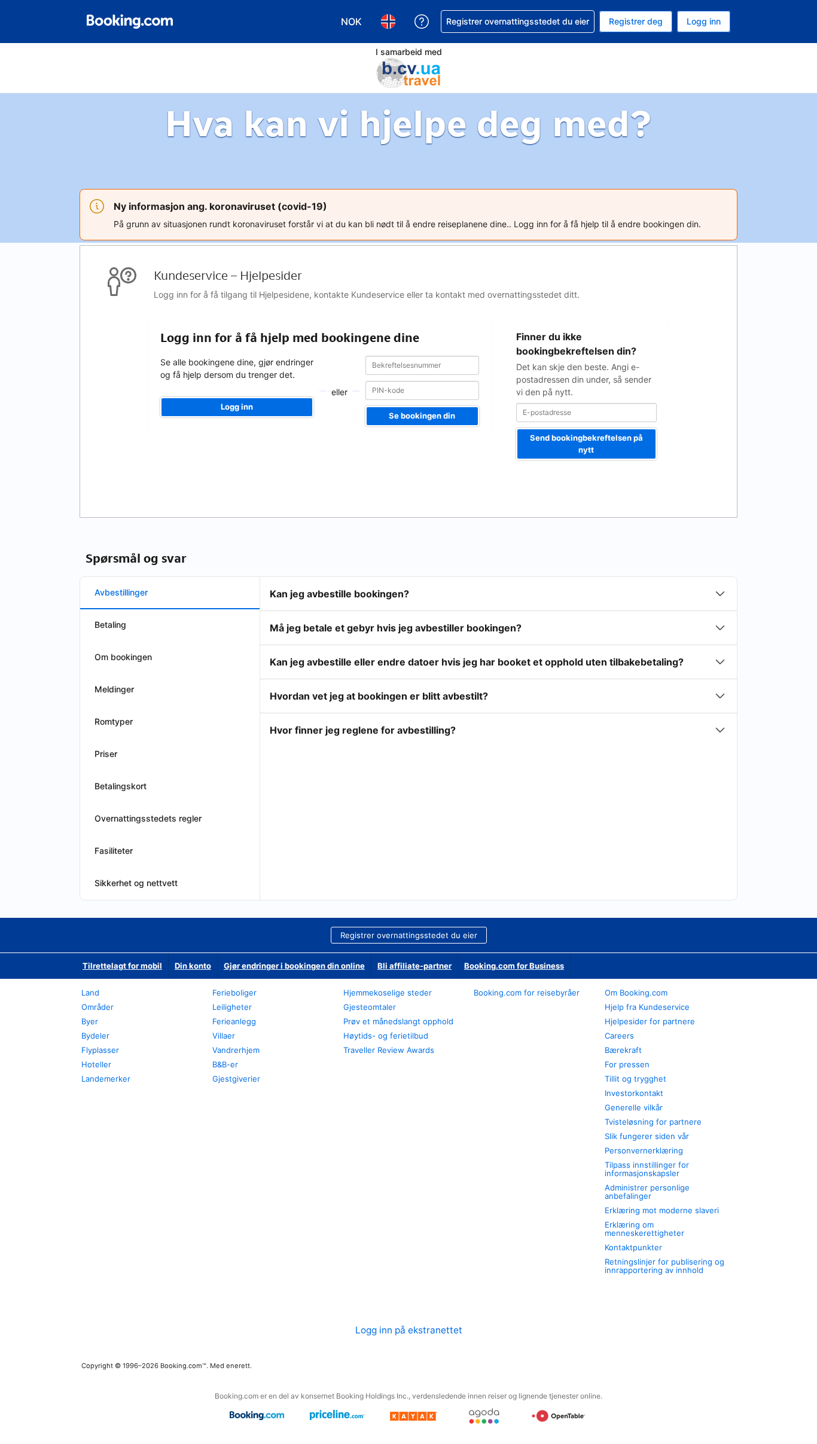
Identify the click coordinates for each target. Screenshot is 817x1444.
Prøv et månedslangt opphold (398, 1021)
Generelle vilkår (634, 1107)
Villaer (223, 1035)
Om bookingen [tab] (123, 657)
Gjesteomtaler (369, 1007)
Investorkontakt (634, 1093)
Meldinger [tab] (114, 689)
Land (90, 992)
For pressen (627, 1064)
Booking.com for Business (514, 965)
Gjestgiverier (236, 1078)
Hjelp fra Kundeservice (647, 1007)
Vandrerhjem (236, 1050)
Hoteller (96, 1064)
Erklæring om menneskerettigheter (644, 1229)
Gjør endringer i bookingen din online (294, 965)
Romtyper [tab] (113, 721)
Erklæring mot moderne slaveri (662, 1210)
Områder (97, 1007)
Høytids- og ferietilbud (385, 1035)
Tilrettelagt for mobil (122, 965)
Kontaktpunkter (633, 1247)
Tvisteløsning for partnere (653, 1121)
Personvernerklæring (644, 1150)
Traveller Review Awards (388, 1050)
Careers (619, 1035)
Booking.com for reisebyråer (527, 992)
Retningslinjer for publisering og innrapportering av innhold (664, 1266)
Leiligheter (232, 1007)
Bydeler (95, 1035)
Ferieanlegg (234, 1021)
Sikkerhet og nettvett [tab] (136, 883)
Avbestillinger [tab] (121, 592)
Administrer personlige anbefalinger (647, 1192)
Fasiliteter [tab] (113, 850)
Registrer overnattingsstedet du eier (408, 935)
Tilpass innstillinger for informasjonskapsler (647, 1169)
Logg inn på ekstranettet (408, 1330)
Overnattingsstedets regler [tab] (148, 818)
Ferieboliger (234, 992)
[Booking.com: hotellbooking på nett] (130, 21)
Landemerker (105, 1078)
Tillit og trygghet (635, 1078)
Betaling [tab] (110, 624)
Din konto (193, 965)
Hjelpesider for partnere (650, 1021)
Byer (89, 1021)
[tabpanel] (498, 662)
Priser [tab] (105, 754)
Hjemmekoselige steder (387, 992)
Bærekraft (623, 1050)
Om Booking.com (636, 992)
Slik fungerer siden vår (647, 1136)
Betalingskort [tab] (120, 786)
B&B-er (225, 1064)
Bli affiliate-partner (414, 965)
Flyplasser (100, 1050)
